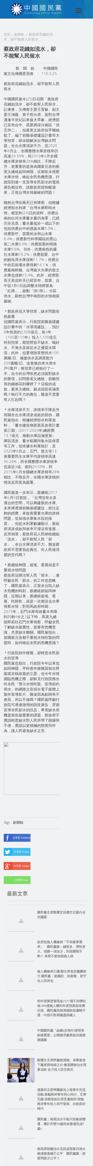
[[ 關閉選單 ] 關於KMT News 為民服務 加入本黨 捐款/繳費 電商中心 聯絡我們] (66, 5)
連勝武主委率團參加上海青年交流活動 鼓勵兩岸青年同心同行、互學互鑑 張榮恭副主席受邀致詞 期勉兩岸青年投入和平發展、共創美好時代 (61, 1099)
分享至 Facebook (21, 837)
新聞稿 (19, 34)
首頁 (7, 34)
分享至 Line (21, 880)
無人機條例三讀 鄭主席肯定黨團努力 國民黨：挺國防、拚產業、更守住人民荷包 (61, 976)
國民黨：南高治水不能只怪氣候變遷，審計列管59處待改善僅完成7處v (61, 1123)
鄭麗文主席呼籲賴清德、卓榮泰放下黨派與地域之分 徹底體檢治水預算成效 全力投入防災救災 (61, 1064)
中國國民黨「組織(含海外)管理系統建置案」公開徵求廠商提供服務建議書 (61, 1035)
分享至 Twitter (21, 851)
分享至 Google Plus (21, 867)
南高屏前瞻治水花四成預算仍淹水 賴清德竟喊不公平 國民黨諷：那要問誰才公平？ (63, 1153)
